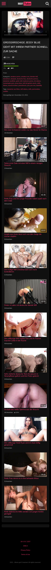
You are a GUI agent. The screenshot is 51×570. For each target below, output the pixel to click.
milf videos (24, 89)
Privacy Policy (25, 550)
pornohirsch (22, 85)
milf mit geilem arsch (29, 83)
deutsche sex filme (13, 89)
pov (28, 85)
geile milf (19, 81)
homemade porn (8, 83)
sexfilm (5, 91)
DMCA (25, 546)
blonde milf (34, 76)
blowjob (13, 79)
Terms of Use (25, 554)
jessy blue (18, 83)
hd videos (37, 81)
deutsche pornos (32, 79)
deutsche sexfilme (9, 81)
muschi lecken (13, 85)
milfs (38, 83)
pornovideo (36, 89)
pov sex (33, 85)
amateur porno (15, 76)
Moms (5, 85)
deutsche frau (21, 79)
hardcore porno (28, 81)
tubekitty (39, 85)
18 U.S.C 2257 (25, 541)
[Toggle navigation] (3, 3)
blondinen (6, 79)
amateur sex (25, 76)
